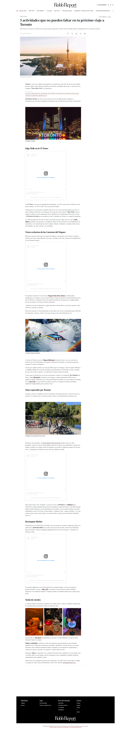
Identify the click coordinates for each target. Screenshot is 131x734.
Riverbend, (37, 377)
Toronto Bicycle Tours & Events (51, 443)
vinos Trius (32, 382)
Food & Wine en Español (62, 705)
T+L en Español (61, 707)
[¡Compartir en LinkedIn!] (76, 33)
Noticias (23, 16)
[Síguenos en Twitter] (108, 5)
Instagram (78, 705)
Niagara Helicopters (49, 360)
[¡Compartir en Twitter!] (72, 33)
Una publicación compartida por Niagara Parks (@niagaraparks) (45, 288)
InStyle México (61, 703)
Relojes (22, 11)
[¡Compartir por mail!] (84, 33)
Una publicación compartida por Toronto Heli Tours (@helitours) (46, 497)
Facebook (78, 703)
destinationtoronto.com (69, 662)
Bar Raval (38, 638)
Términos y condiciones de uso (45, 705)
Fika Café (45, 589)
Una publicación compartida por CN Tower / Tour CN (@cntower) (45, 197)
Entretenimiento (103, 11)
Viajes (49, 11)
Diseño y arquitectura (84, 11)
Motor (31, 11)
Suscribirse (102, 5)
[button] (17, 11)
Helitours (70, 505)
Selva (33, 653)
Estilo (57, 11)
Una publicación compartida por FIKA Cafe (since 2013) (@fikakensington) (46, 580)
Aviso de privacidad (43, 703)
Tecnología (67, 11)
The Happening (61, 709)
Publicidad (23, 703)
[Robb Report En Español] (65, 5)
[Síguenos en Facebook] (110, 5)
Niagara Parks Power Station (56, 296)
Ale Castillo (27, 33)
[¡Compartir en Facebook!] (67, 33)
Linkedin (78, 712)
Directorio (23, 705)
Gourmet (40, 11)
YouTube (78, 707)
